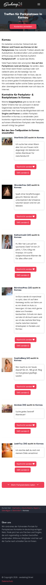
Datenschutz (7, 581)
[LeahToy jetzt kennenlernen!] (7, 450)
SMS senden (22, 172)
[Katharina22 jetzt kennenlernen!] (7, 242)
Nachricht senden (25, 166)
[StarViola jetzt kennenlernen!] (7, 141)
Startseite (16, 508)
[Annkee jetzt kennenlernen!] (7, 409)
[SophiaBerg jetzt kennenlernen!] (7, 365)
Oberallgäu (6, 510)
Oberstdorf (16, 510)
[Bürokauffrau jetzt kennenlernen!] (7, 291)
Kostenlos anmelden (23, 26)
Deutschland (27, 508)
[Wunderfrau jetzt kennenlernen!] (7, 192)
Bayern (36, 508)
